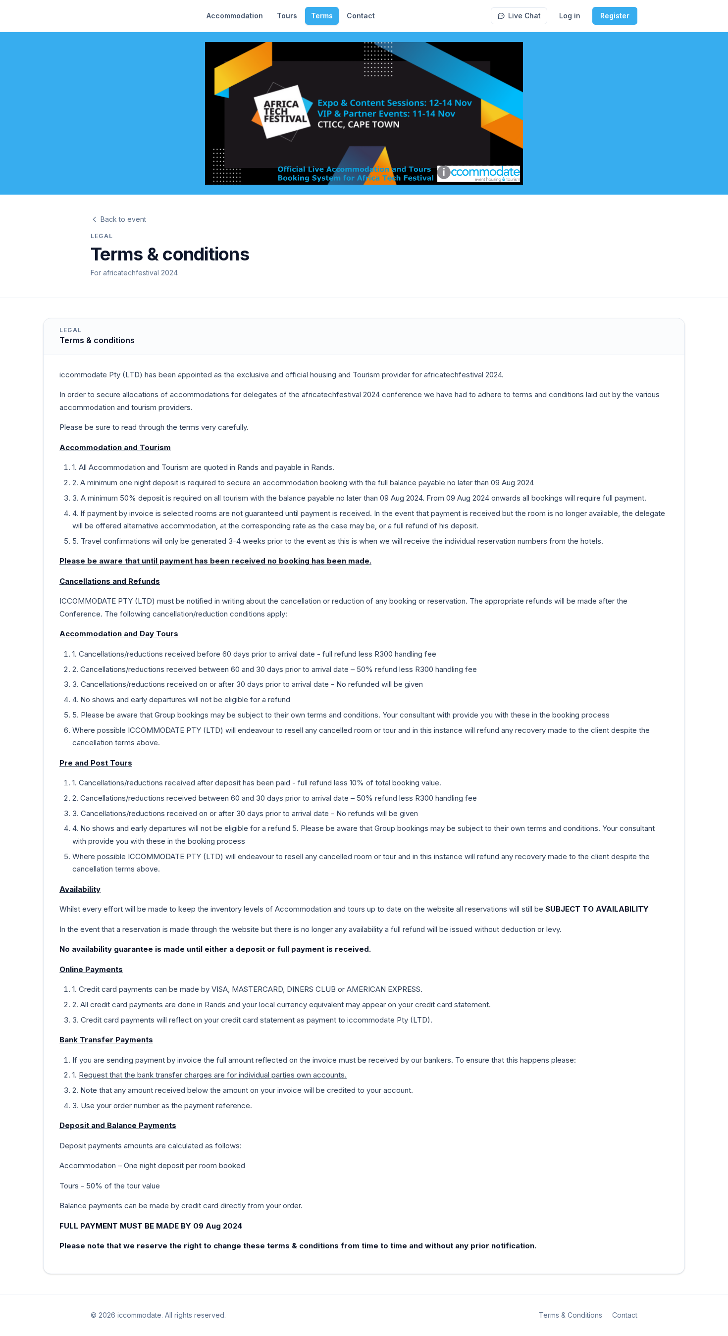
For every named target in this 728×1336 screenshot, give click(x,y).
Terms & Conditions (570, 1315)
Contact (361, 15)
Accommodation (235, 15)
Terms (322, 15)
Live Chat (524, 15)
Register (614, 15)
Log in (569, 15)
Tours (287, 15)
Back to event (123, 219)
